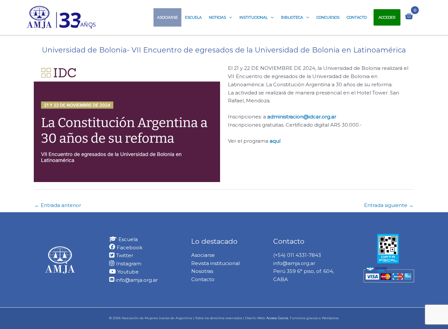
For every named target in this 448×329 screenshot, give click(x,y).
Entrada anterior (57, 205)
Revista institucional (215, 263)
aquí (275, 141)
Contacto (357, 17)
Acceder (387, 17)
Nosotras (202, 271)
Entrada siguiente (389, 205)
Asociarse (167, 17)
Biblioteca (292, 17)
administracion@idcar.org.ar (301, 116)
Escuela (193, 17)
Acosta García (277, 318)
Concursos (327, 17)
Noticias (217, 17)
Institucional (253, 17)
